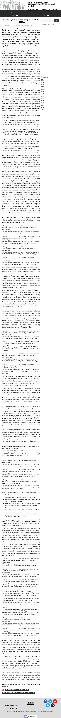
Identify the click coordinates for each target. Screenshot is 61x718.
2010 (42, 107)
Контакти (46, 15)
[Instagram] (53, 705)
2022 (42, 86)
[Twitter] (50, 701)
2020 (42, 89)
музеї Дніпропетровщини (10, 693)
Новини (4, 12)
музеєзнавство (23, 689)
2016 (42, 97)
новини (22, 693)
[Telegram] (48, 705)
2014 (42, 100)
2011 (42, 105)
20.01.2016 (6, 25)
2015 (42, 98)
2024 (42, 82)
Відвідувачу (38, 12)
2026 (42, 79)
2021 (42, 88)
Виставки (26, 12)
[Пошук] (56, 21)
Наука (56, 12)
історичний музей (11, 689)
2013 (42, 102)
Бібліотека (15, 15)
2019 (42, 91)
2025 (42, 81)
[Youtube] (55, 701)
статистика (31, 693)
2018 (42, 93)
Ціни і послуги (15, 12)
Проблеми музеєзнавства (22, 25)
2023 (42, 84)
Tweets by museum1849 (47, 24)
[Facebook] (45, 701)
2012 (42, 104)
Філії (48, 12)
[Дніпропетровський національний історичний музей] (12, 9)
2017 (42, 95)
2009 (42, 109)
